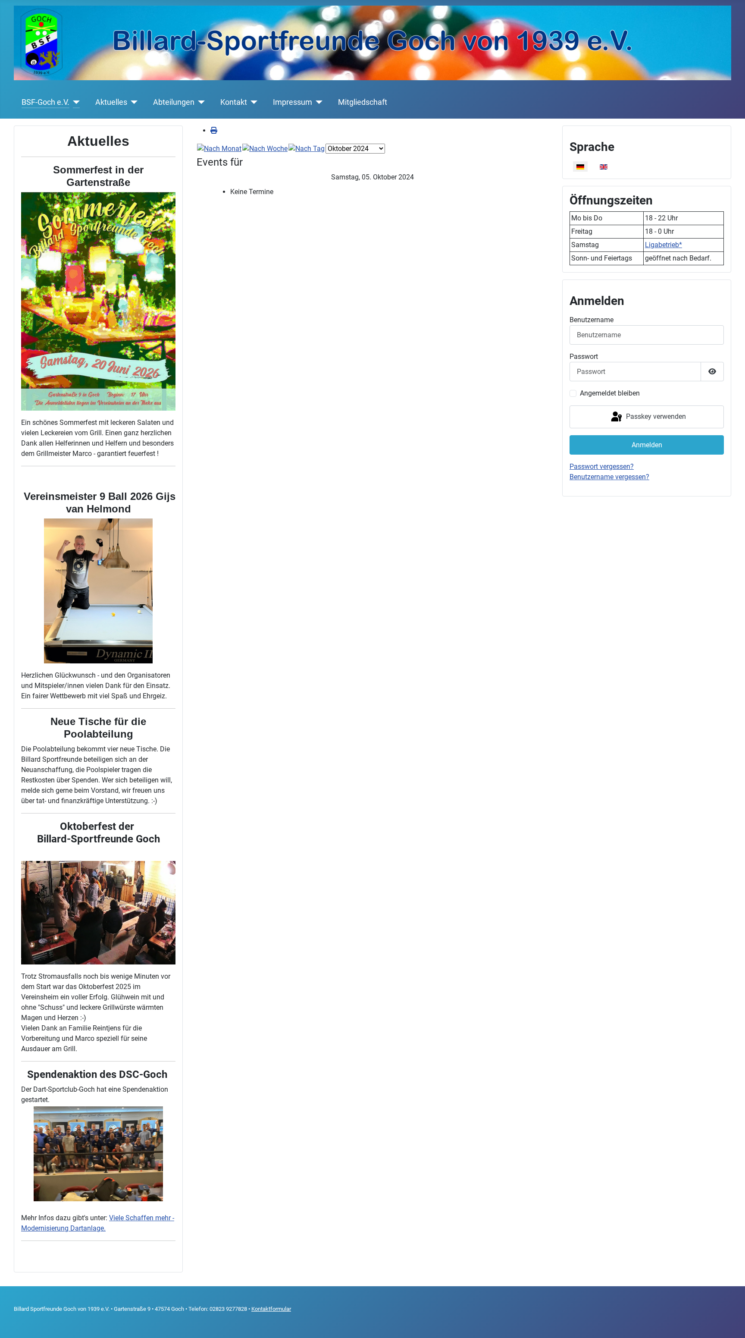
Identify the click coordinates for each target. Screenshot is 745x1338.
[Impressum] (317, 102)
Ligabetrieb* (663, 245)
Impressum (292, 102)
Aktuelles (111, 102)
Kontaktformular (271, 1309)
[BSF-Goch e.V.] (74, 102)
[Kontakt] (252, 102)
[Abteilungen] (199, 102)
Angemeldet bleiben (610, 393)
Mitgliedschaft (362, 102)
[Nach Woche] (265, 148)
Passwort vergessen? (602, 466)
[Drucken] (213, 130)
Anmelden (647, 445)
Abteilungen (173, 102)
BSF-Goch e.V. (45, 102)
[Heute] (306, 148)
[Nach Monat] (219, 148)
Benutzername (592, 320)
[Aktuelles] (132, 102)
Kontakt (233, 102)
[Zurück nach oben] (730, 1322)
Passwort (584, 356)
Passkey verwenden (655, 416)
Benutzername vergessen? (609, 477)
